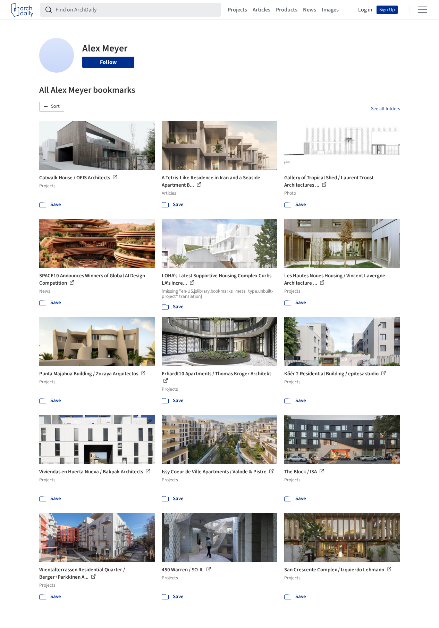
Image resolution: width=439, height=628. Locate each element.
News (309, 10)
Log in (365, 10)
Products (286, 10)
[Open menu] (422, 9)
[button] (51, 107)
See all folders (385, 108)
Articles (261, 10)
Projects (237, 10)
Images (330, 10)
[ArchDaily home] (22, 10)
